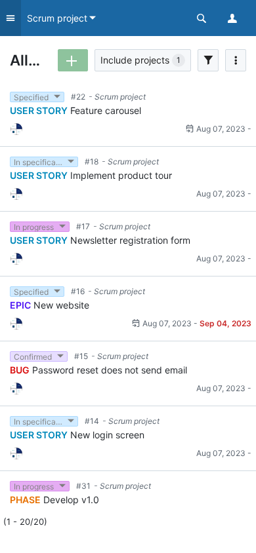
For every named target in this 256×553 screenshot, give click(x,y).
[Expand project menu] (10, 18)
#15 (81, 356)
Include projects (140, 60)
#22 (78, 97)
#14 (92, 421)
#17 (83, 226)
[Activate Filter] (208, 60)
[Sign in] (236, 18)
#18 (91, 161)
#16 (78, 291)
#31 (83, 486)
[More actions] (235, 60)
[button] (201, 18)
